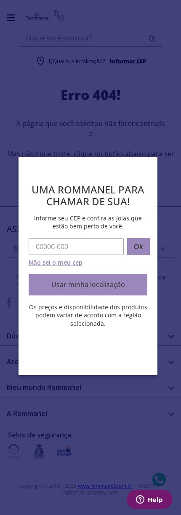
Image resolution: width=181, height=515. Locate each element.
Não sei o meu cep (56, 262)
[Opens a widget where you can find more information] (149, 500)
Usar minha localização (88, 284)
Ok (138, 246)
